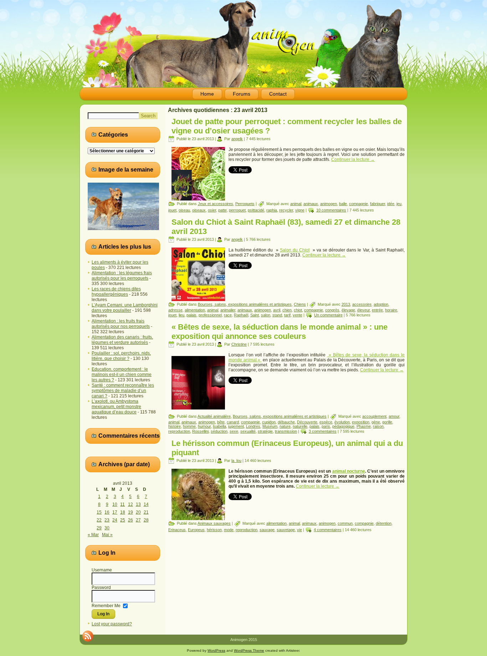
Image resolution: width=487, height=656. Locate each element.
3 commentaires (323, 431)
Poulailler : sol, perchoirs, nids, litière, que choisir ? (121, 356)
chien (287, 310)
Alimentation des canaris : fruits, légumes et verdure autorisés (122, 340)
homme (189, 426)
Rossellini (200, 431)
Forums (241, 94)
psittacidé (256, 210)
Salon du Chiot (294, 250)
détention (383, 523)
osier (212, 210)
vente (297, 315)
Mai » (107, 534)
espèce (325, 422)
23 (106, 520)
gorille (387, 422)
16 (106, 512)
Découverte (307, 422)
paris (326, 426)
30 (106, 527)
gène (375, 422)
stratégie (265, 431)
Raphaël (241, 315)
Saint (254, 315)
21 (146, 512)
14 (146, 504)
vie (299, 530)
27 (138, 520)
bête (221, 422)
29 (99, 527)
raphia (271, 210)
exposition (360, 422)
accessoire (361, 304)
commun (345, 523)
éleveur (363, 310)
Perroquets (245, 204)
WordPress (216, 650)
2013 (346, 304)
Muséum (269, 426)
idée (390, 204)
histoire (174, 426)
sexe (234, 431)
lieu (181, 315)
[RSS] (87, 636)
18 (122, 512)
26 (130, 520)
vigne (299, 210)
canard (233, 422)
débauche (286, 422)
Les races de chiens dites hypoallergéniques (116, 291)
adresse (175, 310)
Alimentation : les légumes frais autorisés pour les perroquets (122, 275)
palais (191, 315)
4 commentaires (328, 530)
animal (295, 204)
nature (285, 426)
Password (101, 587)
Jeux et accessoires (215, 204)
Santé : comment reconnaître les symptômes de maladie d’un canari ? (123, 390)
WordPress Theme (249, 650)
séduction (219, 431)
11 (122, 504)
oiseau (184, 210)
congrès (332, 310)
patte (222, 210)
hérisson (214, 530)
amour (394, 416)
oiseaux (199, 210)
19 (130, 512)
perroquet (237, 210)
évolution (342, 422)
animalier (227, 310)
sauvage (267, 530)
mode (229, 530)
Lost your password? (112, 623)
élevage (348, 310)
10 (114, 504)
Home (207, 94)
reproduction (179, 431)
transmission (286, 431)
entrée (377, 310)
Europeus (196, 530)
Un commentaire (328, 315)
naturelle (300, 426)
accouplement (374, 416)
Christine (239, 344)
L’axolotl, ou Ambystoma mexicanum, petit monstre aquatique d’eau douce (116, 407)
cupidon (269, 422)
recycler (286, 210)
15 (99, 512)
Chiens (300, 304)
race (228, 315)
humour (204, 426)
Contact (278, 94)
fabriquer (377, 204)
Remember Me (106, 605)
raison (378, 426)
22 (99, 520)
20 (138, 512)
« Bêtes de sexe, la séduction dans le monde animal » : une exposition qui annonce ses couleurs (279, 331)
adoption (381, 304)
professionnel (210, 315)
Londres (253, 426)
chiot (298, 310)
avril (276, 310)
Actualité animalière (214, 416)
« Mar (93, 534)
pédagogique (343, 426)
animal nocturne (348, 471)
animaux (310, 204)
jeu (398, 204)
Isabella (219, 426)
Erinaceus (177, 530)
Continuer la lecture (353, 159)
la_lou (236, 460)
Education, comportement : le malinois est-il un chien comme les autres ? (122, 374)
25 (122, 520)
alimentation (195, 310)
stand (277, 315)
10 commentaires (331, 210)
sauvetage (286, 530)
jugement (236, 426)
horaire (391, 310)
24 (114, 520)
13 (138, 504)
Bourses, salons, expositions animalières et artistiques (245, 304)
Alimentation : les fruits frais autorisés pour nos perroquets (121, 324)
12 (130, 504)
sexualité (248, 431)
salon (265, 315)
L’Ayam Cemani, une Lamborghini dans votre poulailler (125, 307)
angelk (237, 139)
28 (146, 520)
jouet (172, 210)
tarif (287, 315)
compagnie (358, 204)
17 (114, 512)
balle (343, 204)
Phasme (364, 426)
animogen (328, 204)
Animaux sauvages (214, 523)
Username (102, 570)
